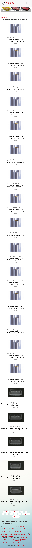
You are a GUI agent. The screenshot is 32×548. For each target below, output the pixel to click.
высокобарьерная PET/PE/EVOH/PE (14, 540)
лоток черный (11, 531)
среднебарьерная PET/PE (11, 539)
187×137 (19, 526)
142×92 (15, 526)
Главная (3, 17)
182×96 (26, 528)
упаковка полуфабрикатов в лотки (21, 534)
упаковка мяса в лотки (22, 533)
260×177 (12, 528)
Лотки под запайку (19, 545)
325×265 (17, 528)
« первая (6, 511)
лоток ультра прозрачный (18, 530)
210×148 (3, 528)
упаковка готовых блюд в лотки (9, 536)
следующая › (26, 514)
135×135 (22, 528)
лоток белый (18, 531)
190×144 (24, 526)
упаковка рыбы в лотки (7, 534)
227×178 (8, 528)
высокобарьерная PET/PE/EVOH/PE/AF (10, 542)
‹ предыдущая (15, 511)
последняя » (16, 516)
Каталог (8, 17)
